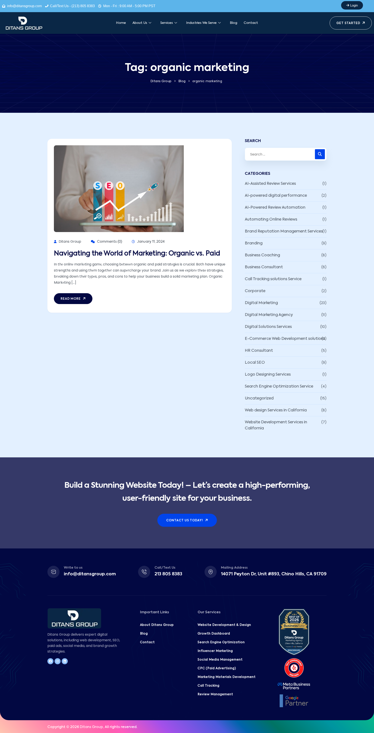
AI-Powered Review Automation (275, 207)
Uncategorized (259, 398)
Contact (251, 23)
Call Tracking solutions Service (273, 279)
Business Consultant (264, 267)
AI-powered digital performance (276, 196)
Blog (233, 23)
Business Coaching (262, 255)
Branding (254, 243)
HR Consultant (259, 351)
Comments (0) (109, 242)
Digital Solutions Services (268, 327)
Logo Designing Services (268, 374)
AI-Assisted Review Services (270, 184)
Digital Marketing (261, 303)
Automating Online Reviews (271, 219)
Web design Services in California (276, 410)
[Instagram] (58, 661)
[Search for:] (286, 154)
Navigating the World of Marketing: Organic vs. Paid (137, 253)
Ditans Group (91, 727)
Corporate (255, 291)
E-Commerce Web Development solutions (285, 339)
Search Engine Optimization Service (279, 386)
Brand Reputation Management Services (284, 231)
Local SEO (255, 363)
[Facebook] (50, 661)
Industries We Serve (201, 23)
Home (121, 23)
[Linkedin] (65, 661)
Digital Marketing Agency (269, 315)
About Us (139, 23)
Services (166, 23)
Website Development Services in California (276, 425)
